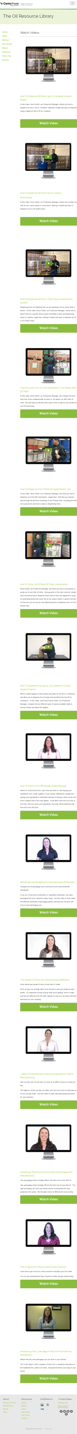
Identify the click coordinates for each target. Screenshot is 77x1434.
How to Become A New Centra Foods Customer (43, 1267)
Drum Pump (26, 197)
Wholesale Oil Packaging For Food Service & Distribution (47, 882)
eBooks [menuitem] (5, 48)
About (5, 1412)
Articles (23, 1403)
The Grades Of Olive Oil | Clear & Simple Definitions (45, 980)
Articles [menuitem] (5, 32)
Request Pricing (8, 1406)
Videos (23, 1409)
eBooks (23, 1406)
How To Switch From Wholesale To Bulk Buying (43, 786)
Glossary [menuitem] (5, 60)
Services (5, 1409)
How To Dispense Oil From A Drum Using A (41, 193)
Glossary (24, 1418)
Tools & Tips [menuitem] (6, 56)
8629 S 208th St (63, 1406)
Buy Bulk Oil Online (9, 1403)
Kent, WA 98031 (63, 1407)
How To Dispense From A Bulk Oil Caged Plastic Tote (45, 489)
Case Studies (25, 1412)
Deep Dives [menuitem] (6, 52)
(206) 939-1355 (63, 1403)
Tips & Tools (25, 1415)
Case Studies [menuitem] (7, 44)
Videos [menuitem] (4, 36)
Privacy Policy (48, 1429)
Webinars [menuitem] (5, 40)
